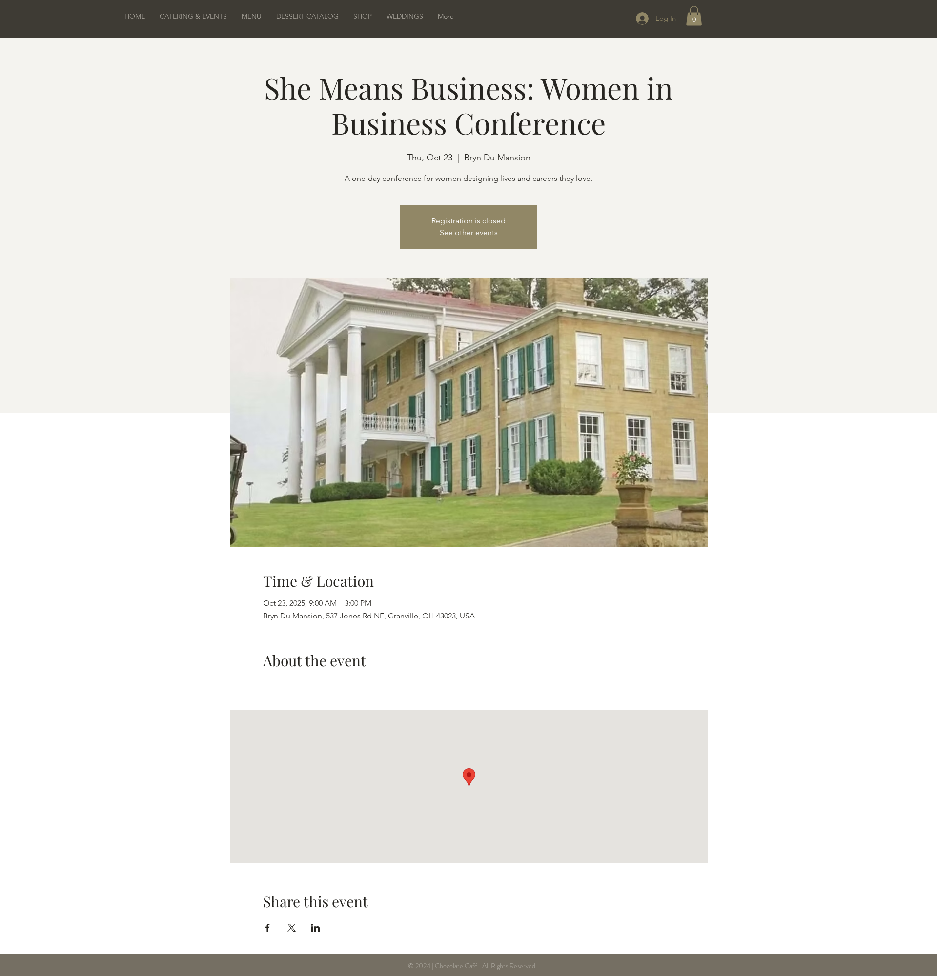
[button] (694, 16)
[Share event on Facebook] (267, 928)
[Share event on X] (291, 928)
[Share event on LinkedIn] (315, 928)
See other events (469, 232)
